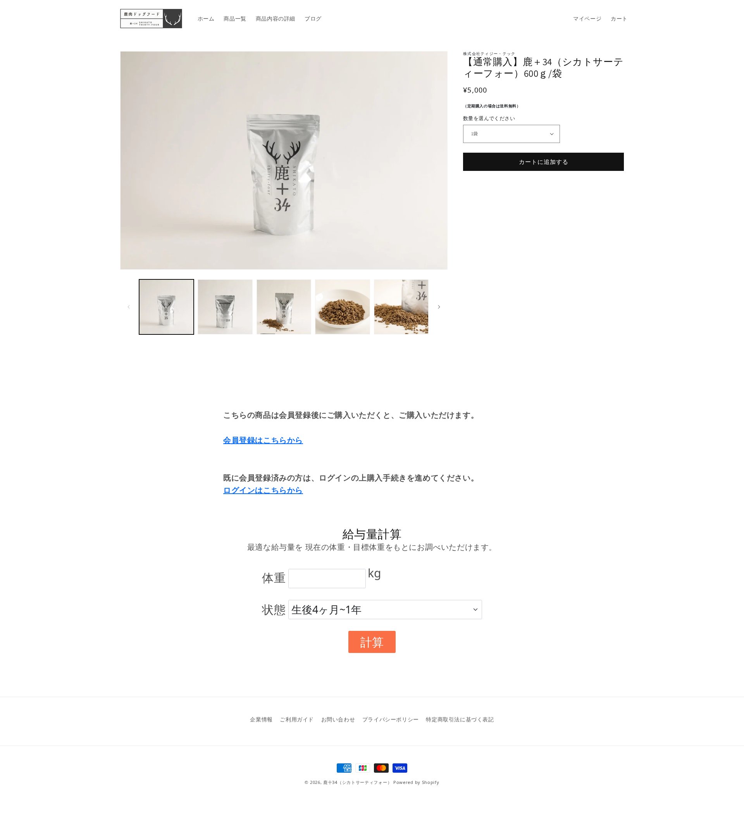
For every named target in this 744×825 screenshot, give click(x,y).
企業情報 (261, 719)
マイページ (587, 18)
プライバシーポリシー (390, 719)
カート (619, 18)
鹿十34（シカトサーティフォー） (357, 782)
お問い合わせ (338, 719)
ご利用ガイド (297, 719)
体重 (274, 578)
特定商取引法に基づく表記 (460, 719)
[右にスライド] (439, 306)
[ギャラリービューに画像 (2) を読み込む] (225, 306)
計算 (372, 642)
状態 (274, 609)
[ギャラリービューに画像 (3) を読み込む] (284, 306)
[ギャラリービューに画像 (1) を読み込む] (166, 306)
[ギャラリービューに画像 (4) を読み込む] (342, 306)
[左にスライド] (128, 306)
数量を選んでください (489, 118)
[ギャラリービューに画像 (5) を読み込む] (401, 306)
